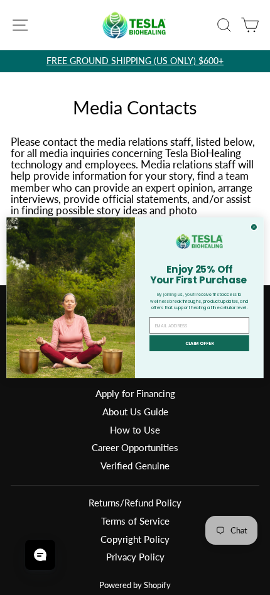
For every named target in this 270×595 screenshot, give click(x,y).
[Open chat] (40, 555)
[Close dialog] (254, 227)
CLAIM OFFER (199, 343)
